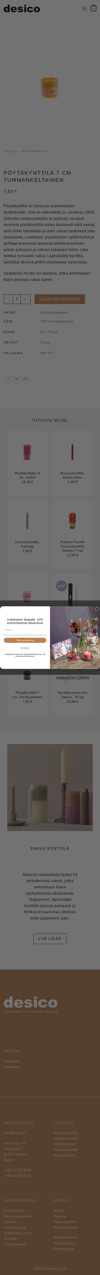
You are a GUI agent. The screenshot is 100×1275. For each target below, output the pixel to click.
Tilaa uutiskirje (25, 640)
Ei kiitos (25, 648)
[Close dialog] (97, 609)
